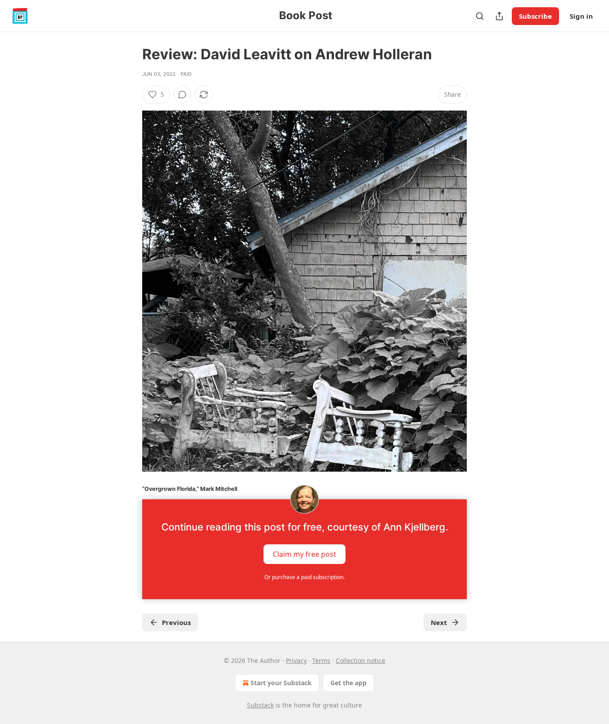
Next (439, 622)
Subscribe (535, 16)
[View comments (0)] (182, 94)
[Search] (480, 16)
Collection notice (360, 660)
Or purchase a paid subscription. (304, 577)
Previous (176, 622)
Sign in (581, 16)
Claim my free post (304, 554)
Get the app (348, 683)
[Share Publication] (499, 16)
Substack (260, 705)
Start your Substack (281, 683)
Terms (321, 660)
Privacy (296, 660)
